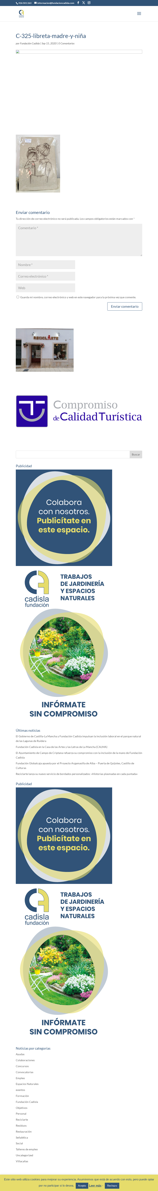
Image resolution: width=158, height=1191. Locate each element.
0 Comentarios (66, 43)
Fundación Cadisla (30, 43)
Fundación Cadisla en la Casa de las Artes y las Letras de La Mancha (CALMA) (61, 746)
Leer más (95, 1185)
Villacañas (22, 1161)
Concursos (22, 1066)
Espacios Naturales (27, 1083)
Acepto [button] (82, 1185)
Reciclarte (22, 1119)
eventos (20, 1089)
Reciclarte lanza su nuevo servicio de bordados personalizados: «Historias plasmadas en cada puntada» (77, 773)
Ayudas (20, 1054)
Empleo (20, 1078)
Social (19, 1143)
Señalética (22, 1137)
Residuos (21, 1125)
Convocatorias (24, 1072)
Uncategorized (24, 1155)
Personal (21, 1113)
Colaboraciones (25, 1060)
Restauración (24, 1131)
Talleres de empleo (27, 1149)
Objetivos (21, 1107)
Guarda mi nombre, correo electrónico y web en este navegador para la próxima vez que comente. (78, 297)
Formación (22, 1095)
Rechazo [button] (112, 1185)
